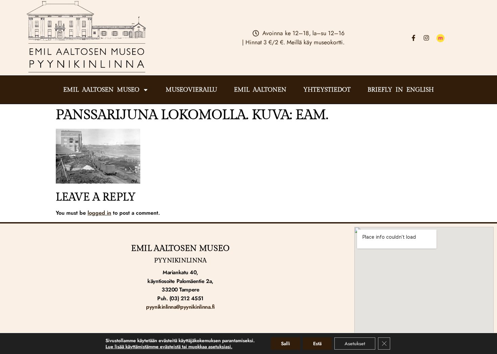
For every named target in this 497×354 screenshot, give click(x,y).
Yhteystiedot (327, 90)
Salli (285, 343)
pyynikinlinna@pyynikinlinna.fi (180, 307)
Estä (317, 343)
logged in (99, 213)
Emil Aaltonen (260, 90)
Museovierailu (191, 90)
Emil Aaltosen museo (101, 90)
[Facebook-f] (413, 38)
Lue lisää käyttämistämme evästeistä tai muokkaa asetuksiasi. (168, 347)
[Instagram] (426, 38)
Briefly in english (401, 90)
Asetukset (355, 343)
